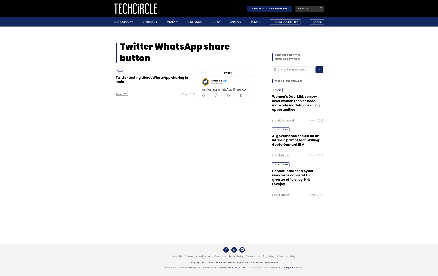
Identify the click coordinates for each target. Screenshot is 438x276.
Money (171, 22)
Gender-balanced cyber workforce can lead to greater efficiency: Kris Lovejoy (292, 177)
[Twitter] (234, 250)
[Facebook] (226, 250)
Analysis (236, 22)
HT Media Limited (240, 267)
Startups (149, 22)
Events (317, 22)
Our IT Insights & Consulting (270, 8)
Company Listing (286, 256)
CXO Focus (194, 22)
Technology (123, 22)
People (255, 22)
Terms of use (253, 256)
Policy (216, 22)
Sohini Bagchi (280, 155)
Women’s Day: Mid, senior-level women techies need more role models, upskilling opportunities (296, 103)
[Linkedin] (242, 250)
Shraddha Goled (283, 121)
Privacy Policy (236, 256)
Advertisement (203, 256)
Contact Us (220, 256)
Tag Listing (268, 256)
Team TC (122, 94)
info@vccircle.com (293, 267)
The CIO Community (285, 22)
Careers (189, 256)
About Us (177, 256)
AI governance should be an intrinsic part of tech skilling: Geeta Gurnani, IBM (296, 140)
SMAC (120, 71)
